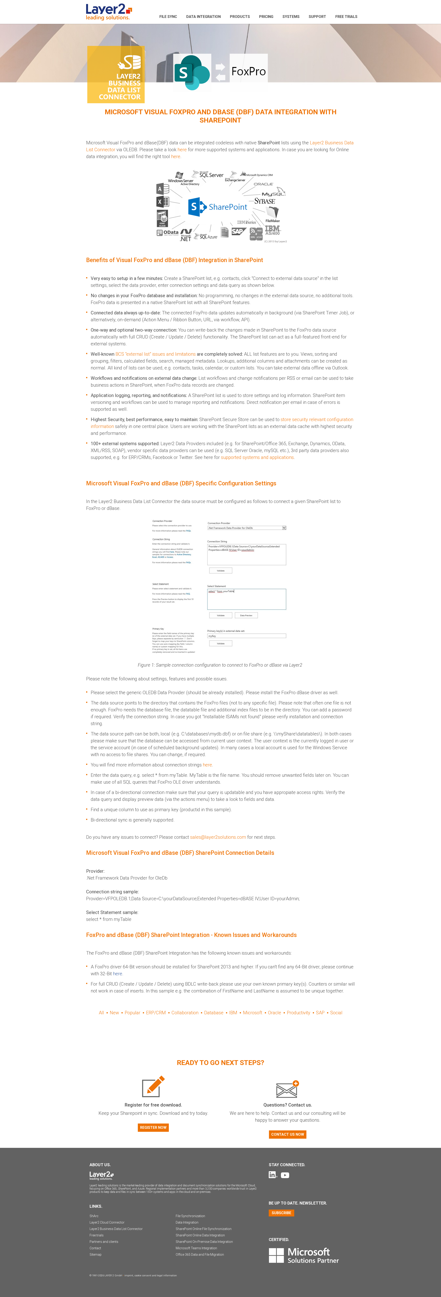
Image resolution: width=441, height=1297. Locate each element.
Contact (95, 1248)
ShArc (94, 1216)
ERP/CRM (156, 1012)
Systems (291, 16)
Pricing (266, 16)
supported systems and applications (257, 457)
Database (213, 1012)
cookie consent (143, 1275)
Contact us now (287, 1134)
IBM (233, 1012)
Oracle (274, 1012)
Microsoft (252, 1012)
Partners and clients (104, 1242)
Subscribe (281, 1213)
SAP (320, 1012)
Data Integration (203, 16)
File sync (168, 16)
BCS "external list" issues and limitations (156, 354)
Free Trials (346, 16)
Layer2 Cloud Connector (107, 1222)
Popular (132, 1012)
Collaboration (185, 1012)
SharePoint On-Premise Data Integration (204, 1242)
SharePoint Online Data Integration (200, 1235)
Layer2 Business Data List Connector (116, 1229)
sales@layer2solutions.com (218, 837)
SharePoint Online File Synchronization (204, 1229)
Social (336, 1012)
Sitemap (96, 1254)
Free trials (97, 1235)
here (182, 149)
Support (317, 16)
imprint (128, 1275)
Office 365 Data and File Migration (200, 1254)
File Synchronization (190, 1216)
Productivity (298, 1012)
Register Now (153, 1127)
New (114, 1012)
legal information (167, 1275)
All (101, 1012)
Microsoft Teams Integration (196, 1248)
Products (240, 16)
